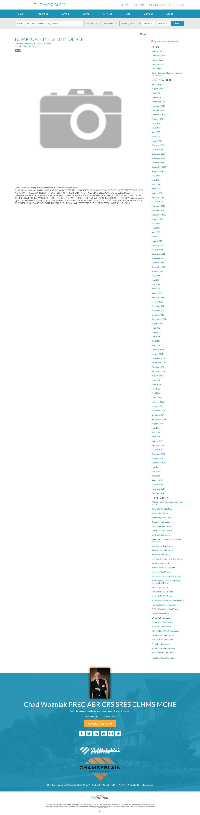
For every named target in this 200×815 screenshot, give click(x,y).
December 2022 (158, 254)
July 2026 (156, 93)
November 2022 (158, 258)
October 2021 (158, 315)
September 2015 (159, 463)
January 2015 (157, 484)
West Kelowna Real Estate (163, 652)
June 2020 (156, 384)
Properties (42, 13)
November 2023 (158, 206)
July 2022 (156, 275)
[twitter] (89, 733)
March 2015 (157, 480)
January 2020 (157, 406)
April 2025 (156, 136)
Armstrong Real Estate (161, 517)
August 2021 (157, 323)
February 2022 (158, 297)
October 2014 (158, 493)
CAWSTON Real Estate (162, 530)
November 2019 (158, 410)
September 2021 (159, 319)
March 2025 (157, 141)
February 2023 (158, 245)
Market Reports (158, 55)
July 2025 (156, 123)
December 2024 (158, 154)
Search (177, 23)
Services (107, 13)
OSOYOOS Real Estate (162, 618)
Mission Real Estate (160, 587)
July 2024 (156, 175)
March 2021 (157, 345)
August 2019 (157, 423)
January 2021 (157, 354)
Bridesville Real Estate (161, 522)
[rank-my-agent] (118, 733)
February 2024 (158, 197)
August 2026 (157, 88)
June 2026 (156, 97)
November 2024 (158, 158)
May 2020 (156, 389)
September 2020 (159, 371)
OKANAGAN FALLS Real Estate (165, 609)
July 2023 (156, 223)
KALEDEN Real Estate (161, 554)
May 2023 (156, 232)
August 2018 (157, 458)
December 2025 (158, 101)
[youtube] (104, 733)
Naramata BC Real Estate (162, 592)
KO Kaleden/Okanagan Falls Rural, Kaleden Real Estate (166, 582)
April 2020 (156, 393)
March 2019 (157, 441)
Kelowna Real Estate (160, 563)
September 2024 (159, 167)
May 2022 (156, 284)
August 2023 (157, 219)
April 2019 (156, 436)
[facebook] (82, 733)
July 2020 (156, 380)
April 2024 (156, 188)
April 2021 (156, 341)
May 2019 (156, 432)
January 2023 (157, 249)
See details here (69, 187)
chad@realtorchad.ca (166, 4)
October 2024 (158, 162)
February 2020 (158, 402)
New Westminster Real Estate (165, 605)
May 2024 (156, 184)
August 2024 (157, 171)
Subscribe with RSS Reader (166, 41)
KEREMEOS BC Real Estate (163, 567)
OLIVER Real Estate (160, 613)
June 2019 (156, 428)
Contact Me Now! (100, 723)
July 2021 (156, 328)
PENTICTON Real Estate (162, 639)
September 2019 (159, 419)
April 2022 (156, 289)
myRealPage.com (100, 798)
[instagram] (111, 733)
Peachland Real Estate (161, 626)
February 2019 (158, 445)
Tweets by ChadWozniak (163, 657)
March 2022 (157, 293)
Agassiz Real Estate (160, 513)
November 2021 (158, 310)
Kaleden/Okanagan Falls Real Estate (167, 559)
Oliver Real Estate (30, 46)
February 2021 (158, 349)
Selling (85, 13)
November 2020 (158, 362)
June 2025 (156, 128)
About (169, 13)
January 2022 (157, 302)
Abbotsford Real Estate (162, 509)
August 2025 (157, 119)
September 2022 (159, 267)
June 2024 (156, 180)
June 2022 (156, 280)
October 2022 (158, 262)
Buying (65, 13)
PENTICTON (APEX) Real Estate (166, 631)
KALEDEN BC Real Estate (162, 550)
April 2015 (156, 476)
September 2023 (159, 215)
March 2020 (157, 397)
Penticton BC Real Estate (162, 635)
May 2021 (156, 336)
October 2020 (158, 367)
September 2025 (159, 115)
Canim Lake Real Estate (162, 526)
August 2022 (157, 271)
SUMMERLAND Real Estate (163, 648)
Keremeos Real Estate (161, 572)
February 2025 (158, 145)
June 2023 (156, 228)
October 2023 (158, 210)
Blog (127, 13)
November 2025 (158, 106)
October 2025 (158, 110)
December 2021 (158, 306)
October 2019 (158, 415)
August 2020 (157, 376)
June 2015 (156, 467)
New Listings (157, 60)
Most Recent (157, 84)
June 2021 (156, 332)
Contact (148, 13)
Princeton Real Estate (161, 644)
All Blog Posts (158, 51)
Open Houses (158, 64)
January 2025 (157, 149)
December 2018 (158, 454)
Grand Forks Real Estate (162, 546)
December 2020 (158, 358)
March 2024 (157, 193)
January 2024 (157, 202)
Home (19, 13)
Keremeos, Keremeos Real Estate (166, 576)
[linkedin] (96, 733)
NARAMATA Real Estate (162, 596)
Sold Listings (157, 68)
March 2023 (157, 241)
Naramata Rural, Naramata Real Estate (168, 600)
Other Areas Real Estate (162, 622)
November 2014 (158, 489)
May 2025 (156, 132)
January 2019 (157, 449)
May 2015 (156, 471)
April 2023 (156, 236)
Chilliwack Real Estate (161, 535)
